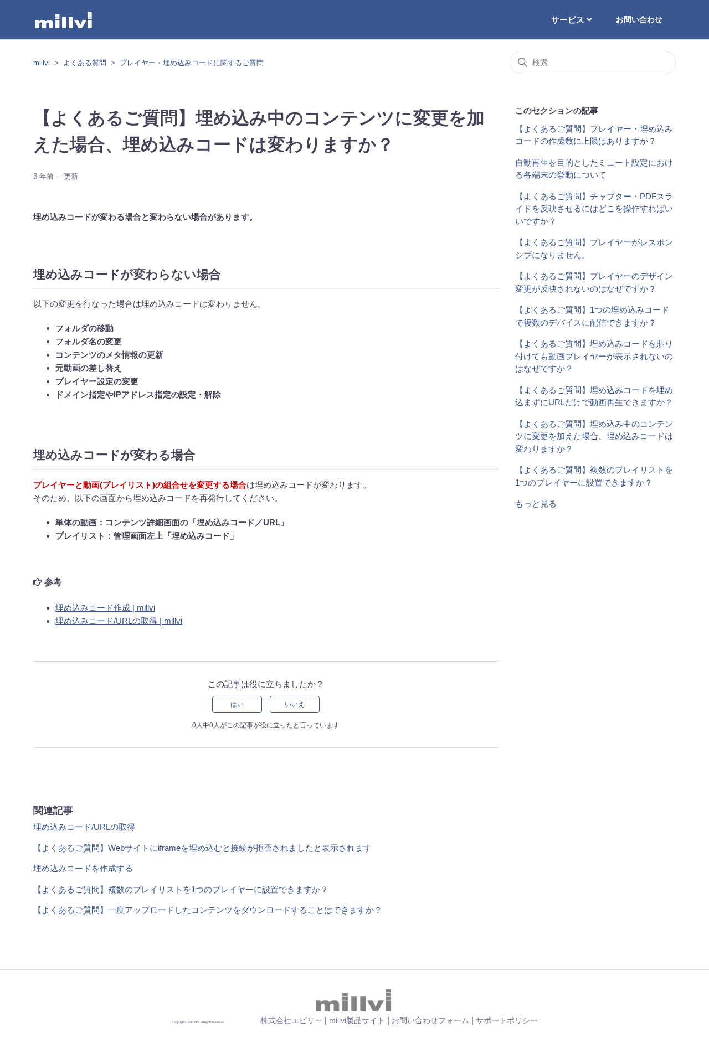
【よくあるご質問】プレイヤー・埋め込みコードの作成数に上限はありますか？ (594, 135)
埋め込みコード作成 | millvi (105, 607)
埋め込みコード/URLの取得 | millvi (118, 621)
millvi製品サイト (357, 1020)
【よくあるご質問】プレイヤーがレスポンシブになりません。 (594, 248)
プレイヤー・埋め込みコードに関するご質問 (192, 63)
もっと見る (536, 503)
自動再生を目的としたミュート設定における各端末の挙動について (594, 169)
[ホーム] (64, 20)
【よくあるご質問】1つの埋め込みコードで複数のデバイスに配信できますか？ (592, 316)
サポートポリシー (507, 1020)
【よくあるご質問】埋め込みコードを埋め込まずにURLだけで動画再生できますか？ (594, 396)
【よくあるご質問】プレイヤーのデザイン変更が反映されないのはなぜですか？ (594, 282)
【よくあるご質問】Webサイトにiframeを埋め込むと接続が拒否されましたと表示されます (202, 848)
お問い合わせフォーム (430, 1020)
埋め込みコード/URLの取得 (84, 827)
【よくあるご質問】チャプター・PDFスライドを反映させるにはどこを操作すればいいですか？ (594, 209)
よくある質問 (84, 63)
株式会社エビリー (291, 1020)
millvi (41, 63)
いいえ (295, 704)
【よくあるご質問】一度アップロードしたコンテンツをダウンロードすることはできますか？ (207, 910)
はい (237, 704)
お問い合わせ (639, 19)
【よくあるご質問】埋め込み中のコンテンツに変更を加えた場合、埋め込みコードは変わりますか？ (594, 436)
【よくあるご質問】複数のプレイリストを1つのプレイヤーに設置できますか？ (180, 889)
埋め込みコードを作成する (83, 868)
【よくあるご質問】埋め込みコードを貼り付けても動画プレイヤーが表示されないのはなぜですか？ (594, 356)
